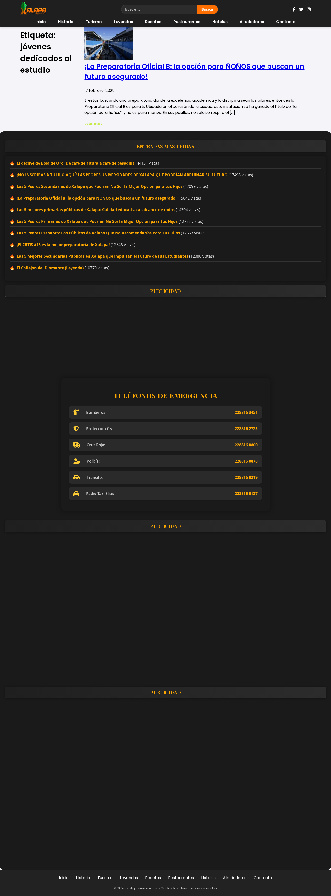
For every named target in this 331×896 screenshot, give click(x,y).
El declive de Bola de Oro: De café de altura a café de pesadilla (76, 163)
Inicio (40, 21)
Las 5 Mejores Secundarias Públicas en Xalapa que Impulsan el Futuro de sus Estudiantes (102, 256)
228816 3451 (246, 412)
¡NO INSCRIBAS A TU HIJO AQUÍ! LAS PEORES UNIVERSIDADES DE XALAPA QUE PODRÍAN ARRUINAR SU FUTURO (122, 175)
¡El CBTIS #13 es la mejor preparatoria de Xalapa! (63, 244)
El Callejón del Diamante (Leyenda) (50, 267)
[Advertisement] (150, 334)
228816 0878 (246, 461)
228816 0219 (246, 477)
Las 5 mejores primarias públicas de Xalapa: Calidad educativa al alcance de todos (96, 209)
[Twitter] (301, 9)
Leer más (93, 123)
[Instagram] (309, 9)
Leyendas (123, 21)
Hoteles (220, 21)
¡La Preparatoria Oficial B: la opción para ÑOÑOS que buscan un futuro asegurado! (97, 198)
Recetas (153, 21)
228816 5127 (246, 493)
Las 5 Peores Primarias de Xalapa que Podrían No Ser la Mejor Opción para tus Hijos (97, 221)
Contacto (286, 21)
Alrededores (252, 21)
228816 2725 (246, 428)
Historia (65, 21)
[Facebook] (294, 9)
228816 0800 (246, 445)
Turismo (94, 21)
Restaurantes (186, 21)
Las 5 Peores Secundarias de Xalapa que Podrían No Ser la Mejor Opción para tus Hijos (99, 186)
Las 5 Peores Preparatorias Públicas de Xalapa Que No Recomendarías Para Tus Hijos (98, 233)
